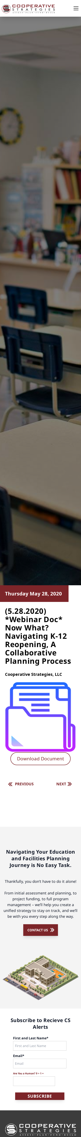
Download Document (40, 758)
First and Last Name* (30, 1038)
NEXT (61, 783)
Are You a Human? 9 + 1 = (28, 1073)
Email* (18, 1056)
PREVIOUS (24, 783)
